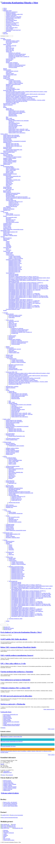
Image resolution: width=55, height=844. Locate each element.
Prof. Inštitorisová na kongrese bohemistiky (16, 680)
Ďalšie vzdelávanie (7, 192)
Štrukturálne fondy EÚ (11, 219)
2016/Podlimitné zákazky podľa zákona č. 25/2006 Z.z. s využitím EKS (24, 305)
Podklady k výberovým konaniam (16, 83)
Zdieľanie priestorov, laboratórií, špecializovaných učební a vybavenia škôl (22, 96)
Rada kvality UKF (10, 49)
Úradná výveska (6, 78)
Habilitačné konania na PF (14, 265)
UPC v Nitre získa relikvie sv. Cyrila (13, 663)
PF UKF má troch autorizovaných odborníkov (16, 696)
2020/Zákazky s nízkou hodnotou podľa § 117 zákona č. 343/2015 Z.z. (24, 283)
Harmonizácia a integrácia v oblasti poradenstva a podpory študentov (20, 98)
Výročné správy (6, 77)
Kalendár (8, 244)
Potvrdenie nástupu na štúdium (9, 161)
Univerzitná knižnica (13, 124)
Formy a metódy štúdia (11, 170)
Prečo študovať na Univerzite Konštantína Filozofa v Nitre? (21, 632)
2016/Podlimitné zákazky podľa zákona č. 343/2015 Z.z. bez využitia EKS (24, 303)
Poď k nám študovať (7, 154)
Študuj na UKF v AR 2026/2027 (10, 802)
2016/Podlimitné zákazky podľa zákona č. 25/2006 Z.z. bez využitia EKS (24, 306)
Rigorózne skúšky (7, 190)
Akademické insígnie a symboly (12, 40)
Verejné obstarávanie (10, 88)
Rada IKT (8, 61)
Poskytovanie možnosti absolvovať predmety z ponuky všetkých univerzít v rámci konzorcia (25, 94)
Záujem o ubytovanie (7, 162)
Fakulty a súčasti (4, 133)
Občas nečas (8, 250)
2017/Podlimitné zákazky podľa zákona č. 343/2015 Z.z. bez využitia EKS (24, 294)
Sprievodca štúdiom (10, 167)
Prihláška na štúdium (7, 159)
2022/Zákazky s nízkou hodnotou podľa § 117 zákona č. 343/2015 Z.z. (24, 276)
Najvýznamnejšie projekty (11, 217)
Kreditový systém (9, 171)
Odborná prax (9, 182)
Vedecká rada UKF (10, 48)
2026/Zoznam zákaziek (13, 274)
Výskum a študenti (7, 227)
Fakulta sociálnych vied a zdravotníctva (17, 112)
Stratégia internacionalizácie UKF (10, 231)
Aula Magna (11, 121)
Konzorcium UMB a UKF (8, 90)
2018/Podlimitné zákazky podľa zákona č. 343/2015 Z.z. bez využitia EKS (24, 289)
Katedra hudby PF (12, 127)
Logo (4, 106)
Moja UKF (5, 33)
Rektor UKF (8, 46)
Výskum (2, 211)
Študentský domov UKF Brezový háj (14, 146)
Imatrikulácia (8, 178)
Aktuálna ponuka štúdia (8, 155)
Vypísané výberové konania (14, 80)
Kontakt (5, 32)
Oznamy (8, 242)
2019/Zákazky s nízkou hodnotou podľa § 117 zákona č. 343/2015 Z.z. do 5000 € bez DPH (28, 285)
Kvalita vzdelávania (7, 188)
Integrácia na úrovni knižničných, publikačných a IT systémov (19, 97)
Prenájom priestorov (7, 237)
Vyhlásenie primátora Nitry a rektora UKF (15, 688)
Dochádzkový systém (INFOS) (12, 25)
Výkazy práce (9, 26)
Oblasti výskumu (9, 213)
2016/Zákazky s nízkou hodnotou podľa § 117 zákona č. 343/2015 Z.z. (24, 302)
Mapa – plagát (9, 118)
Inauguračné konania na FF (14, 270)
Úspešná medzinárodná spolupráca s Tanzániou (17, 672)
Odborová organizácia (8, 104)
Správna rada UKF (10, 50)
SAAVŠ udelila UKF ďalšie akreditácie (14, 639)
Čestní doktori (9, 43)
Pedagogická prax (9, 181)
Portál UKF (8, 31)
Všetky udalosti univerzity (48, 709)
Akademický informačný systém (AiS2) (14, 14)
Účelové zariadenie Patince (9, 152)
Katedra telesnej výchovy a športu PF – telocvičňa (19, 130)
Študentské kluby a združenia (9, 103)
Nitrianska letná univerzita (11, 206)
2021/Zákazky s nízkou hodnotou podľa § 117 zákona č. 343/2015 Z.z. (24, 279)
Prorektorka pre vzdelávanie (14, 52)
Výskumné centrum (7, 223)
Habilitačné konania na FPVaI (15, 260)
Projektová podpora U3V (14, 204)
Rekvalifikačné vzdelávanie (12, 194)
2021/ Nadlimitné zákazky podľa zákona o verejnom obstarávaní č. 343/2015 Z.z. (26, 282)
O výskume (5, 212)
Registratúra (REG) (10, 19)
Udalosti (7, 241)
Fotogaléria (8, 245)
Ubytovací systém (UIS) (11, 24)
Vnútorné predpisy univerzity (12, 71)
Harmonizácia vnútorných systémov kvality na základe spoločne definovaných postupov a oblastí (26, 91)
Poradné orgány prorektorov (12, 62)
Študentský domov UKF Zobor (12, 144)
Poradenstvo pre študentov (8, 208)
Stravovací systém (10, 21)
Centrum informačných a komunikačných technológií (14, 141)
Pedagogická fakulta (13, 115)
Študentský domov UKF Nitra (12, 143)
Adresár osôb (9, 108)
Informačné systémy (7, 10)
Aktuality (5, 240)
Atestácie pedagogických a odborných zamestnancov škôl (18, 198)
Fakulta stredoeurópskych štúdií (15, 113)
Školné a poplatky (10, 172)
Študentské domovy (7, 142)
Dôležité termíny (6, 164)
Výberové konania (10, 79)
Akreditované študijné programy (10, 173)
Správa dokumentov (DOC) (12, 27)
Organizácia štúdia (7, 175)
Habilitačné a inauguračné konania (13, 84)
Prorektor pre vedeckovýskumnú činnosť (17, 54)
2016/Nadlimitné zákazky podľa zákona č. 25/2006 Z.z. (20, 304)
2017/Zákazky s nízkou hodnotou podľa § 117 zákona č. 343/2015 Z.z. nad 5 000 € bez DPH (28, 297)
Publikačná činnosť (7, 224)
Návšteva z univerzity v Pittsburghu (13, 704)
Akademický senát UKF (11, 45)
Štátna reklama (6, 239)
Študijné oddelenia (10, 109)
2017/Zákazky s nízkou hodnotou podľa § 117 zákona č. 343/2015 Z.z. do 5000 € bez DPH (28, 295)
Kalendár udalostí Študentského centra (14, 149)
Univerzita (3, 38)
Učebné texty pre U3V (13, 202)
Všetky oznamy (51, 728)
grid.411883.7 (7, 771)
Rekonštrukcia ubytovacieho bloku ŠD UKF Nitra (16, 101)
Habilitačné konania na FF (14, 264)
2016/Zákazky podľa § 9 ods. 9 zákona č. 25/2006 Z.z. (20, 308)
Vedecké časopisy (7, 225)
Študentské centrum (7, 148)
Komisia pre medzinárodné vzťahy (16, 66)
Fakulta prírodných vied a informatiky (17, 111)
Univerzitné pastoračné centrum (15, 125)
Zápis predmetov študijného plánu (13, 179)
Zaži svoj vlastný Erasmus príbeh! (10, 805)
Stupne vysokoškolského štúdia (12, 169)
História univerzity (7, 39)
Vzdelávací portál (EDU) (11, 15)
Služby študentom (7, 207)
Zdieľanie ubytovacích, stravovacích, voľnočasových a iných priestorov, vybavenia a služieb (25, 100)
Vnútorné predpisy (7, 69)
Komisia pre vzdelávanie (14, 63)
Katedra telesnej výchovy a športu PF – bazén (18, 129)
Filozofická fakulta (12, 114)
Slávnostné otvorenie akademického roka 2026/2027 (12, 741)
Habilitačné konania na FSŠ (14, 262)
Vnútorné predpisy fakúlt (11, 74)
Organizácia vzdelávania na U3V (16, 201)
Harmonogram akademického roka (13, 176)
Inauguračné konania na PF (14, 271)
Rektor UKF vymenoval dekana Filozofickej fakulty (18, 647)
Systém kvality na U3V (14, 205)
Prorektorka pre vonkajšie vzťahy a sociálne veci (19, 56)
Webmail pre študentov (11, 13)
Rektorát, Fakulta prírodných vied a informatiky (19, 120)
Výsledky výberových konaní (15, 81)
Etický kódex (9, 72)
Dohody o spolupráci (7, 234)
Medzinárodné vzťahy (5, 230)
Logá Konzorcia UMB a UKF (12, 102)
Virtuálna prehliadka (10, 119)
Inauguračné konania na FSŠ (15, 268)
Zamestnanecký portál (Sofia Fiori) (13, 30)
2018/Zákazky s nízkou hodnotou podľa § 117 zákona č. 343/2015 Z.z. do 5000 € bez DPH (28, 287)
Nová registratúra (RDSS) (11, 20)
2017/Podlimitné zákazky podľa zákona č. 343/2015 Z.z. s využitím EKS (24, 293)
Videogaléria (8, 246)
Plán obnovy (8, 218)
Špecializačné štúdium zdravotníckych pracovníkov (17, 196)
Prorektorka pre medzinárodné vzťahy (17, 55)
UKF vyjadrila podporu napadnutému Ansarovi (17, 655)
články (6, 712)
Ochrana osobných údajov (10, 793)
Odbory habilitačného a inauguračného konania (13, 229)
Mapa (7, 117)
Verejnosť (3, 236)
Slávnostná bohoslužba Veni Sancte (8, 746)
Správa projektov (9, 28)
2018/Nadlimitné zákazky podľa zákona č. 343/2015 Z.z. (21, 291)
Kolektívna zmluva (10, 73)
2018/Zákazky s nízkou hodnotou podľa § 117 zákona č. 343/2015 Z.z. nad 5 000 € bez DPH (28, 288)
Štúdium (2, 165)
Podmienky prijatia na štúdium (9, 158)
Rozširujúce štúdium (10, 195)
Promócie (8, 185)
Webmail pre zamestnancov (12, 11)
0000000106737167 (7, 772)
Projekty (5, 216)
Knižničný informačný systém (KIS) (13, 16)
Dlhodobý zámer (6, 75)
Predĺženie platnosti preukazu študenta (11, 725)
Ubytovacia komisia (13, 67)
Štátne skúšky (9, 184)
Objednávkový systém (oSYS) (12, 22)
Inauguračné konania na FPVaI (15, 266)
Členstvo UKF (6, 233)
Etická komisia (9, 60)
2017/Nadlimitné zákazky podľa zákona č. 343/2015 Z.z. (21, 292)
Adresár (5, 9)
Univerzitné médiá (7, 247)
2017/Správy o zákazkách (14, 298)
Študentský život (6, 210)
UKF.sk (5, 8)
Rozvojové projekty (10, 221)
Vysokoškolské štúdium (8, 166)
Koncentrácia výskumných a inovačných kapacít (16, 95)
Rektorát (5, 68)
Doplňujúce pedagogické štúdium (13, 193)
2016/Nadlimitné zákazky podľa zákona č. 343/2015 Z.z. (21, 299)
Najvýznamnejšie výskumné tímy (13, 214)
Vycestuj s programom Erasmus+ (10, 804)
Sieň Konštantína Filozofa (14, 123)
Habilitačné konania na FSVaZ (15, 263)
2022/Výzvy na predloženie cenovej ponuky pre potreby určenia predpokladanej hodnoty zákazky (29, 277)
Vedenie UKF (9, 51)
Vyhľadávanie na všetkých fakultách (13, 156)
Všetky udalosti (51, 754)
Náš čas (7, 248)
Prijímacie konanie (4, 153)
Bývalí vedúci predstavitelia (12, 42)
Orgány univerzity (7, 44)
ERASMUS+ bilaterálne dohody (10, 235)
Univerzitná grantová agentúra (12, 222)
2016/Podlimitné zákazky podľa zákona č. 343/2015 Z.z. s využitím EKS (24, 300)
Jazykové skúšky (9, 199)
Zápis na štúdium (9, 177)
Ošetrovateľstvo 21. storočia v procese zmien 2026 (11, 736)
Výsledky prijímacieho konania (9, 160)
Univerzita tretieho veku (11, 200)
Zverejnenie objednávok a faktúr (13, 89)
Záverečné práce (9, 183)
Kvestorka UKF (12, 57)
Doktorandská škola (7, 187)
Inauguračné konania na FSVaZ (15, 269)
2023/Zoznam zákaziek (13, 275)
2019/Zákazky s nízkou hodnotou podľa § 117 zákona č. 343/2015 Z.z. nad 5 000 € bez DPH (28, 286)
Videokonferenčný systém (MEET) (13, 17)
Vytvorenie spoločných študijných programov (15, 92)
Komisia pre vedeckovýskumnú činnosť (17, 65)
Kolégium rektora (9, 59)
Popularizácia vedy (7, 228)
